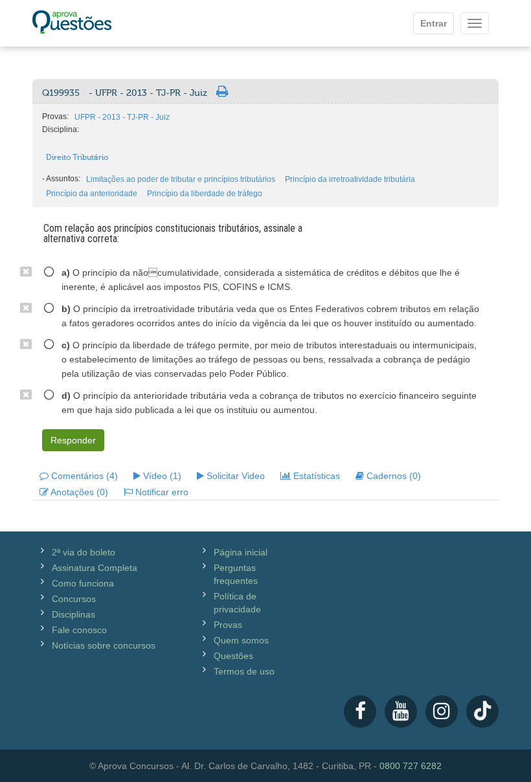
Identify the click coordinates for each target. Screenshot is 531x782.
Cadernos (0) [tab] (392, 476)
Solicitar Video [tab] (234, 476)
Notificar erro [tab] (160, 492)
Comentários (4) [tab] (83, 476)
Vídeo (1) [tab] (161, 476)
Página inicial (240, 552)
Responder (73, 440)
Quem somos (241, 640)
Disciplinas (73, 614)
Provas (228, 625)
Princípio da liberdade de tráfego (204, 193)
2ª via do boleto (83, 552)
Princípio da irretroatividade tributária (350, 179)
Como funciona (83, 583)
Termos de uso (244, 671)
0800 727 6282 (410, 766)
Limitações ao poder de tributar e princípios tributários (180, 179)
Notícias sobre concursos (103, 645)
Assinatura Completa (94, 568)
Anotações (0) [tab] (78, 492)
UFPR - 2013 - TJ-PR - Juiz (122, 117)
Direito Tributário (77, 157)
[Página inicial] (71, 23)
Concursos (74, 599)
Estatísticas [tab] (315, 476)
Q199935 (124, 93)
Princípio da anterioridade (91, 193)
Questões (233, 656)
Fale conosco (79, 630)
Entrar (433, 23)
